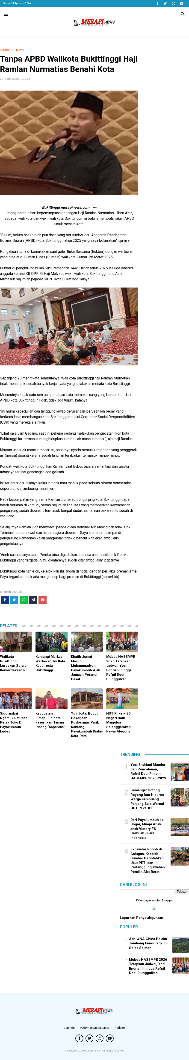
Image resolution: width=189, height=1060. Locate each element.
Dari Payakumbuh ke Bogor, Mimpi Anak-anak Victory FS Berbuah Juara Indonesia (147, 829)
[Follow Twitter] (165, 3)
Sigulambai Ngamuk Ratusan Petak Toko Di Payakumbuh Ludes (13, 722)
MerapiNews (92, 1050)
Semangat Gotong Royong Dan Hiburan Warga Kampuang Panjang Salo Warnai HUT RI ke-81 (147, 799)
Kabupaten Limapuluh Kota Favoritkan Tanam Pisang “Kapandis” (50, 720)
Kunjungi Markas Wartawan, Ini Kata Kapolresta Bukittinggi (50, 663)
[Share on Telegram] (33, 600)
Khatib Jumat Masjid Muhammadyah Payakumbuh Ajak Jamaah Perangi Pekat (85, 668)
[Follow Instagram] (173, 3)
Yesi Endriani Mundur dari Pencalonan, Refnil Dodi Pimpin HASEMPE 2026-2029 (148, 771)
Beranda (69, 1027)
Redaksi (120, 1027)
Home (4, 49)
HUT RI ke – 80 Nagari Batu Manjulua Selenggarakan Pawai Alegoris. (118, 722)
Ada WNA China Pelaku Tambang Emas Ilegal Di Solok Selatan (148, 943)
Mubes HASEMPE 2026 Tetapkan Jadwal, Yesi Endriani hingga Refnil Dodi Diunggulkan (120, 668)
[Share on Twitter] (14, 600)
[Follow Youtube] (181, 3)
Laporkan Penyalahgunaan (141, 918)
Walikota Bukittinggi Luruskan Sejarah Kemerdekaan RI (14, 663)
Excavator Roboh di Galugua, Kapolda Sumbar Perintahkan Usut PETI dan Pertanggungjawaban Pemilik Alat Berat (147, 860)
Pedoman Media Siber (94, 1027)
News (20, 49)
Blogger (167, 900)
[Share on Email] (42, 600)
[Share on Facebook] (5, 600)
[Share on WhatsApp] (24, 600)
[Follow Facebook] (157, 3)
